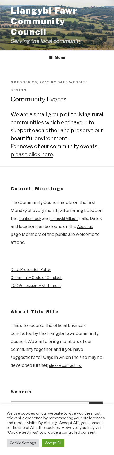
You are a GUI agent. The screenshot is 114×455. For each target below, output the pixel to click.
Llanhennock (30, 218)
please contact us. (65, 365)
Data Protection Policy (31, 269)
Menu (60, 57)
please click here (32, 154)
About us (85, 226)
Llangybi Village (64, 218)
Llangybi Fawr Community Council (44, 21)
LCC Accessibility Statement (36, 285)
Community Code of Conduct (36, 277)
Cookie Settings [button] (23, 443)
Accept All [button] (53, 443)
